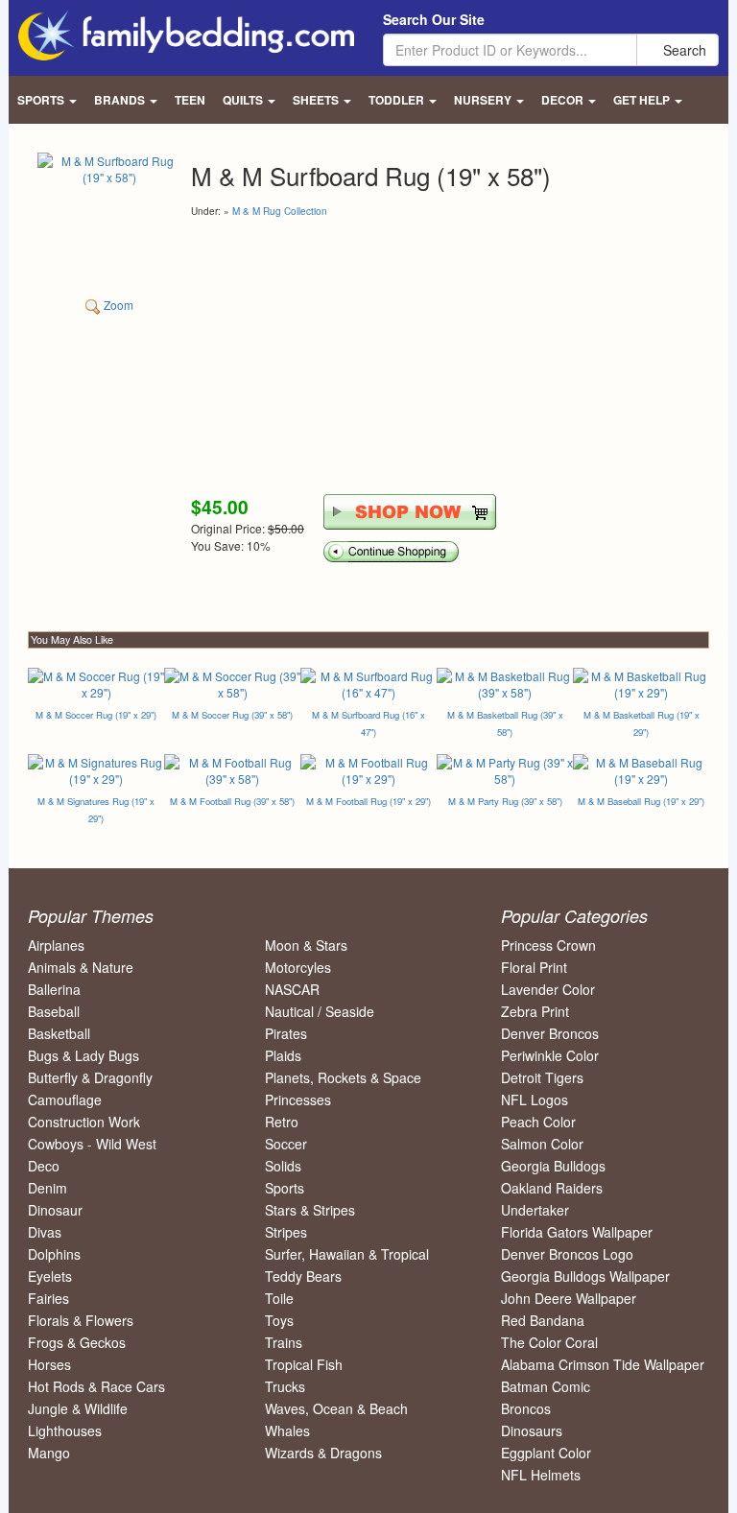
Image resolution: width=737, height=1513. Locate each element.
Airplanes (56, 945)
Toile (279, 1298)
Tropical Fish (304, 1364)
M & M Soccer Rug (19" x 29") (96, 714)
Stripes (286, 1231)
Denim (47, 1187)
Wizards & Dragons (323, 1452)
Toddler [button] (397, 99)
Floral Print (534, 967)
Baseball (54, 1011)
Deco (43, 1165)
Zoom (117, 304)
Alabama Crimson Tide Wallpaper (602, 1364)
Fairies (48, 1298)
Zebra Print (535, 1011)
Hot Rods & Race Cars (96, 1386)
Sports (284, 1187)
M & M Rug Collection (279, 211)
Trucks (285, 1386)
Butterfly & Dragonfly (90, 1077)
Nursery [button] (484, 99)
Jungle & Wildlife (78, 1408)
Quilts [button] (244, 99)
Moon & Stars (306, 945)
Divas (44, 1231)
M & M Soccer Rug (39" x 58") (232, 714)
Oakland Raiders (552, 1187)
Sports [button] (42, 99)
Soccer (286, 1143)
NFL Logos (534, 1099)
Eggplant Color (546, 1452)
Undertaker (535, 1209)
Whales (287, 1430)
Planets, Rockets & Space (343, 1077)
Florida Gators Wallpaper (577, 1231)
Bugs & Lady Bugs (83, 1055)
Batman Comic (545, 1386)
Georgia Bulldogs (553, 1165)
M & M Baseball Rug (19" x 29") (641, 801)
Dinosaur (55, 1209)
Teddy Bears (303, 1276)
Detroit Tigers (542, 1077)
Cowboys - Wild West (92, 1143)
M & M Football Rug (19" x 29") (368, 801)
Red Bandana (542, 1320)
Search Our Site (434, 19)
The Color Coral (549, 1342)
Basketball (59, 1033)
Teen (190, 99)
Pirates (286, 1033)
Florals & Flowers (80, 1320)
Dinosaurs (531, 1430)
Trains (283, 1342)
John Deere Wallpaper (568, 1298)
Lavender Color (548, 989)
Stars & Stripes (310, 1209)
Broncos (526, 1408)
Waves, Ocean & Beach (336, 1408)
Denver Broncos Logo (567, 1254)
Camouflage (65, 1099)
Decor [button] (563, 99)
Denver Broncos (550, 1033)
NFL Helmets (541, 1474)
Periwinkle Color (550, 1055)
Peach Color (538, 1121)
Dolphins (54, 1254)
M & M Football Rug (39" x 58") (232, 801)
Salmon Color (542, 1143)
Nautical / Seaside (319, 1011)
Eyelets (50, 1276)
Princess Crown (548, 945)
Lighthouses (65, 1430)
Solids (283, 1165)
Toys (279, 1320)
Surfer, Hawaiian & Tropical (347, 1254)
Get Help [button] (643, 99)
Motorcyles (298, 967)
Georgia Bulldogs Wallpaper (585, 1276)
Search (682, 49)
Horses (49, 1364)
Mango (49, 1452)
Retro (281, 1121)
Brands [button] (121, 99)
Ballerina (54, 989)
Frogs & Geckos (77, 1342)
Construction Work (84, 1121)
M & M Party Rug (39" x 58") (505, 801)
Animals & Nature (80, 967)
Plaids (283, 1055)
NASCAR (292, 989)
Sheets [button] (317, 99)
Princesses (298, 1099)
